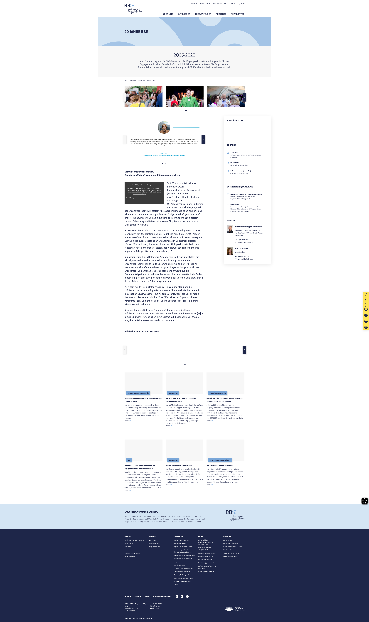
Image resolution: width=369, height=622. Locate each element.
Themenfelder (203, 14)
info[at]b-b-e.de (155, 606)
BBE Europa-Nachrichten (230, 543)
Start (126, 80)
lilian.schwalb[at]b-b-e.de (244, 259)
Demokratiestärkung (180, 543)
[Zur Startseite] (133, 9)
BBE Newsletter (227, 540)
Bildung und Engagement (181, 540)
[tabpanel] (143, 97)
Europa (176, 562)
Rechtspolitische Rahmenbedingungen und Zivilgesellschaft (206, 542)
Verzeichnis (152, 540)
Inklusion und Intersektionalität (183, 568)
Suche (242, 3)
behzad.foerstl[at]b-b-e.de (244, 242)
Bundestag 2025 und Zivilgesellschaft (204, 549)
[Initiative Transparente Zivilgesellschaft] (234, 608)
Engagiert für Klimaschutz (206, 559)
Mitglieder (184, 14)
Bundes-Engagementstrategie (207, 563)
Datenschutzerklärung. (139, 194)
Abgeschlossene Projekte (206, 571)
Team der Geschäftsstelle (132, 553)
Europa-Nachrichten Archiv (231, 553)
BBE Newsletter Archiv (230, 550)
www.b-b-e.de (154, 608)
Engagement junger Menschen (183, 558)
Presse (226, 3)
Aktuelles (194, 3)
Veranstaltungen (205, 3)
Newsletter (237, 14)
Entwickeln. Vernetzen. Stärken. (134, 540)
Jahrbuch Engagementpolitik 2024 (179, 465)
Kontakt (233, 3)
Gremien (127, 550)
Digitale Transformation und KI (183, 547)
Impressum (128, 596)
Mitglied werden (154, 543)
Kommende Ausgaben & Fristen (232, 547)
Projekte (221, 14)
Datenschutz (138, 596)
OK (130, 197)
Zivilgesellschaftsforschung (182, 581)
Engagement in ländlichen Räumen (184, 555)
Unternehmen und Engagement (183, 578)
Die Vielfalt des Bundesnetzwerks (220, 465)
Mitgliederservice (154, 547)
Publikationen (217, 3)
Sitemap (147, 596)
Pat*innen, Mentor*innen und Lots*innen (207, 567)
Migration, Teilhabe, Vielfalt (182, 575)
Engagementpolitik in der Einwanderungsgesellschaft (182, 551)
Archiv (175, 585)
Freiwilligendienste (179, 565)
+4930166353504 (243, 240)
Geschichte (141, 80)
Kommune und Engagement (182, 572)
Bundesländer (129, 543)
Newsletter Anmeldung (230, 556)
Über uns (167, 14)
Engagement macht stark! (206, 556)
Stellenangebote (130, 556)
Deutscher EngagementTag (206, 553)
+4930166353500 (243, 256)
